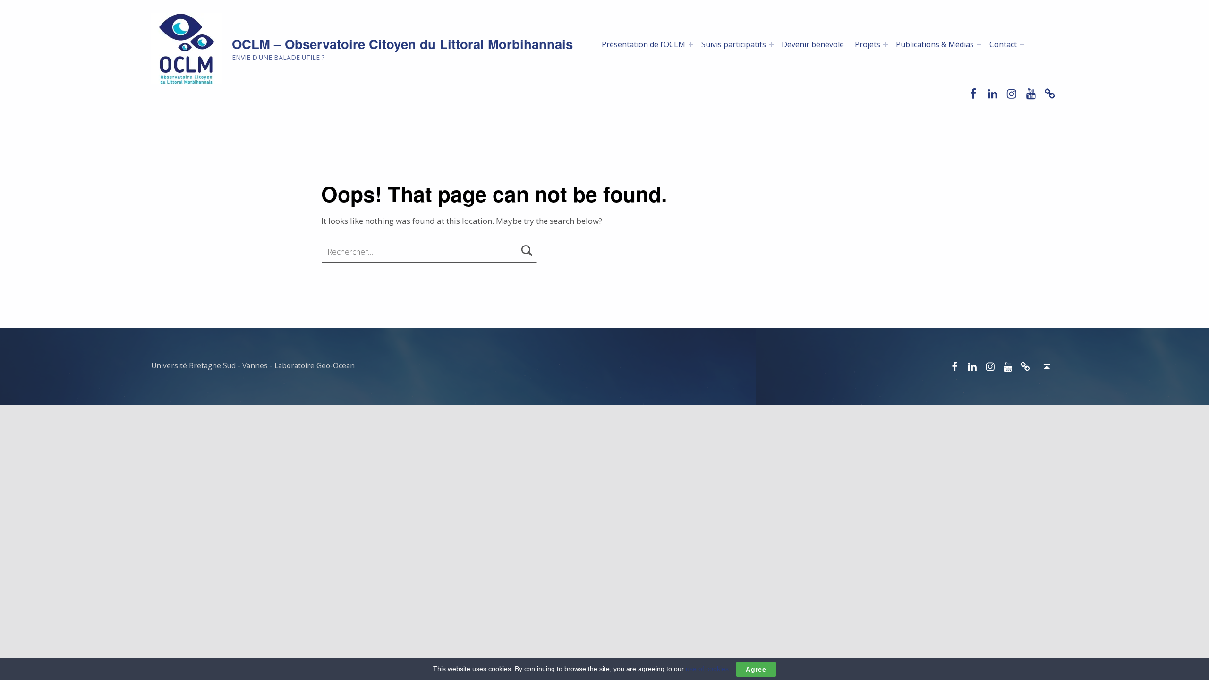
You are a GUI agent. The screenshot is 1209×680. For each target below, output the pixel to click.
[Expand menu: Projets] (885, 44)
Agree (756, 669)
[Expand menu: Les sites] (771, 44)
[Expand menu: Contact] (1022, 44)
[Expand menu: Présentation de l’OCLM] (691, 44)
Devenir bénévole (813, 44)
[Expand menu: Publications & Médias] (979, 44)
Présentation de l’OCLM (643, 44)
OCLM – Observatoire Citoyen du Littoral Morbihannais (402, 43)
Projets (867, 44)
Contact (1003, 44)
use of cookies (707, 668)
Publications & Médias (935, 44)
